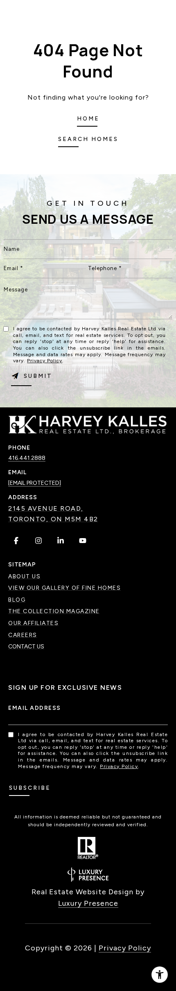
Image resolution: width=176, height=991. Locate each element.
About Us (24, 576)
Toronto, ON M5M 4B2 (53, 519)
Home (88, 118)
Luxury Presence (88, 903)
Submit (38, 376)
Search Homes (88, 139)
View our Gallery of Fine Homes (64, 587)
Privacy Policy (44, 361)
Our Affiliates (33, 623)
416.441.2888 (26, 458)
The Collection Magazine (54, 611)
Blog (16, 599)
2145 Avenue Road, (45, 508)
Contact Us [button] (26, 646)
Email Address (34, 708)
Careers (22, 635)
